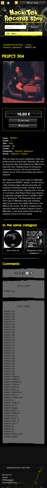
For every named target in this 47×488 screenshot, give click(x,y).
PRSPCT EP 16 (10, 405)
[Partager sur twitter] (27, 273)
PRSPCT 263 (9, 291)
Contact (5, 477)
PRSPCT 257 (9, 369)
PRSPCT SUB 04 (11, 408)
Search (35, 27)
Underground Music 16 (34, 236)
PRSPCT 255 (9, 371)
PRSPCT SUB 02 (11, 436)
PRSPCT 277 (9, 342)
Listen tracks (24, 120)
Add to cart (24, 126)
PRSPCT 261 (9, 366)
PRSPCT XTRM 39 (12, 402)
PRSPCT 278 (9, 340)
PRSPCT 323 (9, 316)
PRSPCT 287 (9, 337)
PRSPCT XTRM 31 (12, 413)
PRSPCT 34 (9, 400)
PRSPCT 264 (9, 355)
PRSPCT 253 (9, 374)
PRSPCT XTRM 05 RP (13, 434)
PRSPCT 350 (9, 311)
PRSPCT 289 (9, 324)
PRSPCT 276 (9, 345)
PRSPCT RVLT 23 (11, 389)
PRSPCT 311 (9, 322)
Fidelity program (8, 480)
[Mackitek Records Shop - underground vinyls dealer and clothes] (23, 16)
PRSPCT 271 (9, 348)
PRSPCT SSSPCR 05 (13, 382)
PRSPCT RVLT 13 (11, 418)
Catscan (24, 153)
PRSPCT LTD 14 (11, 423)
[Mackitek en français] (8, 2)
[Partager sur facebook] (23, 273)
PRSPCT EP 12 (10, 415)
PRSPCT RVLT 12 (11, 421)
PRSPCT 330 (9, 319)
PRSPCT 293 (9, 335)
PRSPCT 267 (9, 353)
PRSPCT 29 (9, 426)
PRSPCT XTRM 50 (12, 379)
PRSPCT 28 (9, 429)
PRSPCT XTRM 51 (12, 384)
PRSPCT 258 (9, 361)
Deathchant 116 (12, 235)
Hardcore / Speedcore (24, 151)
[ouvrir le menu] (2, 2)
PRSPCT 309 (9, 327)
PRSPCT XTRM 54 (12, 376)
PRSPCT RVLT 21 (11, 395)
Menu (14, 33)
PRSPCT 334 (9, 314)
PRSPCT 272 (9, 350)
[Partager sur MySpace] (31, 273)
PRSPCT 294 (9, 332)
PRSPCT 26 (9, 431)
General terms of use (9, 482)
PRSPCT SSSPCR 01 (13, 392)
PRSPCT (13, 138)
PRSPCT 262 (9, 363)
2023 (11, 143)
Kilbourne (15, 153)
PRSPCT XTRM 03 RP (13, 397)
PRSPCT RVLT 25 (11, 387)
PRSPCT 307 (9, 329)
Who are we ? (7, 475)
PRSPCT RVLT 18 (11, 410)
